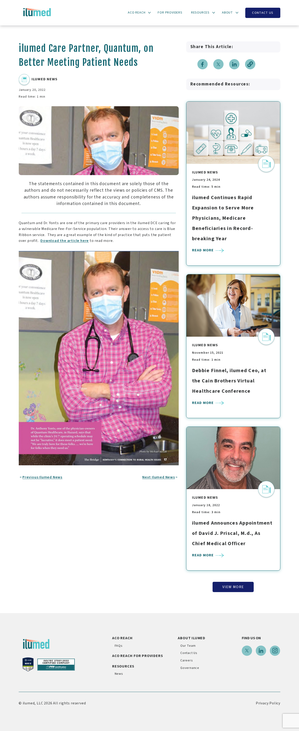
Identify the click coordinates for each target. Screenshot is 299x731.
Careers (186, 660)
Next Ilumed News (158, 477)
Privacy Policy (268, 703)
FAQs (119, 645)
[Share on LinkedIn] (234, 64)
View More (233, 587)
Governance (189, 668)
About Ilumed (191, 638)
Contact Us (262, 13)
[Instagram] (275, 651)
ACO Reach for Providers (137, 655)
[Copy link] (250, 64)
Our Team (188, 645)
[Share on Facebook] (202, 64)
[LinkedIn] (261, 651)
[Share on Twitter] (218, 64)
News (119, 673)
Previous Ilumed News (42, 477)
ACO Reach (122, 638)
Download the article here (64, 240)
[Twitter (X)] (247, 651)
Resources (123, 666)
